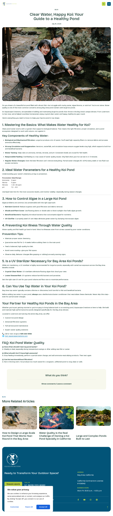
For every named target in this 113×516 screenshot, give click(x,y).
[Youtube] (84, 500)
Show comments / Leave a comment (56, 384)
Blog (56, 9)
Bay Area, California (85, 475)
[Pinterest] (97, 500)
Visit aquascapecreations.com (16, 336)
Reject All (29, 507)
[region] (28, 499)
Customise (14, 507)
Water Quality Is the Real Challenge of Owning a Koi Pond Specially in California (55, 436)
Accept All (43, 507)
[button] (109, 4)
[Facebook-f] (78, 500)
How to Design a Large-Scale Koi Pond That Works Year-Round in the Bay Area (18, 436)
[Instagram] (91, 500)
